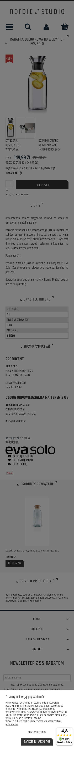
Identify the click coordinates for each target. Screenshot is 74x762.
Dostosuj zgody (37, 732)
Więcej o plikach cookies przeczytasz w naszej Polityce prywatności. (34, 723)
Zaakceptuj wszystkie (37, 741)
